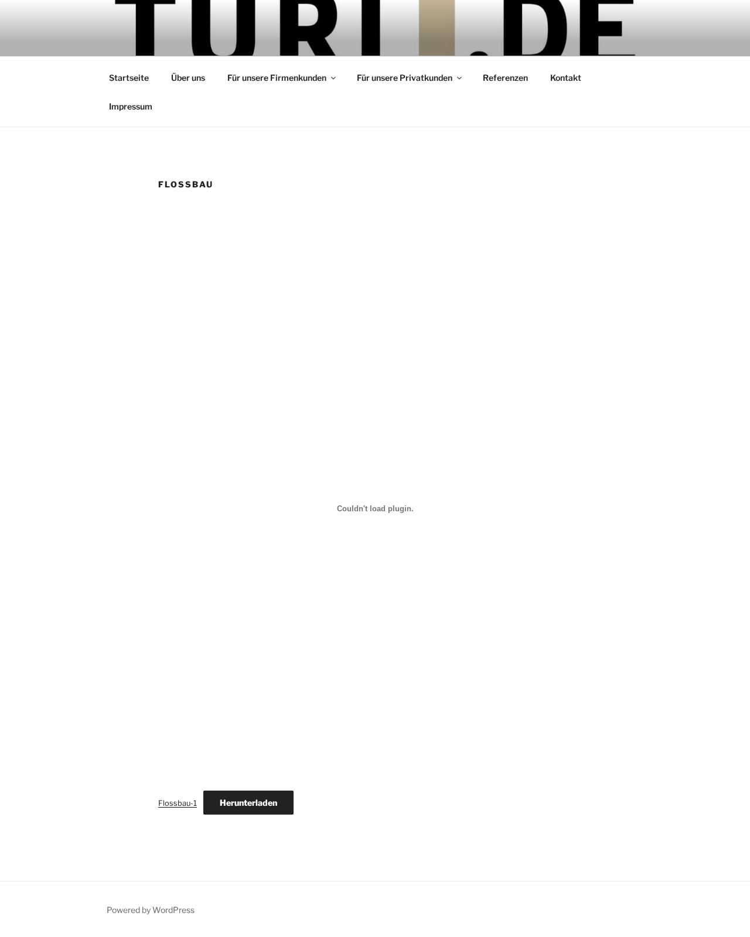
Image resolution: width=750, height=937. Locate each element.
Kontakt (565, 78)
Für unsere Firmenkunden (276, 78)
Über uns (188, 78)
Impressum (130, 106)
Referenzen (505, 78)
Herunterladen (248, 803)
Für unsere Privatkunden (404, 78)
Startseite (129, 78)
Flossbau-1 (177, 803)
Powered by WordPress (151, 910)
